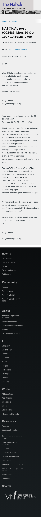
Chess (4, 406)
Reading (5, 382)
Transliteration (8, 475)
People (5, 366)
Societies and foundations (12, 465)
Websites (6, 479)
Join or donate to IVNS (11, 334)
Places (5, 378)
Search (6, 486)
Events (6, 253)
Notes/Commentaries (10, 456)
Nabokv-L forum (8, 295)
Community (9, 282)
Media (4, 362)
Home (4, 21)
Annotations (7, 398)
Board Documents (9, 322)
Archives (5, 426)
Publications (7, 274)
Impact (4, 354)
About (6, 310)
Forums (5, 287)
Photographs (7, 374)
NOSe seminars (8, 262)
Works (6, 389)
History (5, 330)
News (14, 21)
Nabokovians (7, 291)
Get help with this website (12, 326)
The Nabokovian (17, 4)
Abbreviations (7, 394)
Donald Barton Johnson (17, 49)
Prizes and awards (9, 270)
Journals (5, 448)
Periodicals (6, 370)
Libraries (5, 358)
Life (4, 341)
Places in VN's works (10, 414)
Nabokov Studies (9, 452)
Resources (9, 421)
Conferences (7, 258)
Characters (6, 402)
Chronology (7, 350)
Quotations (6, 461)
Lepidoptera (7, 410)
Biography (6, 346)
